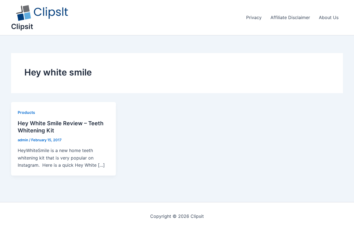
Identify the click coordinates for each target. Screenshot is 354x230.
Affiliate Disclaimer (290, 17)
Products (26, 112)
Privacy (254, 17)
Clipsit (22, 26)
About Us (329, 17)
